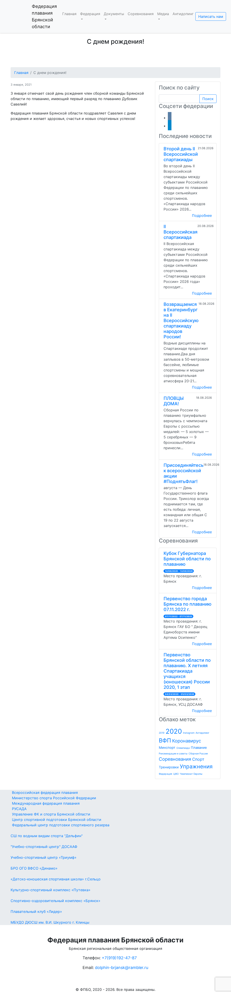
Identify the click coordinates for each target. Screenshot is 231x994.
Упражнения (196, 766)
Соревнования (141, 13)
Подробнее (202, 215)
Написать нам (210, 16)
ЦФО (176, 773)
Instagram (188, 732)
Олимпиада (183, 748)
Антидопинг (183, 13)
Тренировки (169, 767)
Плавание (199, 747)
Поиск (208, 98)
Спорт (198, 759)
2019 (161, 732)
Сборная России (198, 753)
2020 (174, 731)
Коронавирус (186, 741)
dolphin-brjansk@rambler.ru (121, 967)
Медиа (163, 13)
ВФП (165, 740)
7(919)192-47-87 (120, 957)
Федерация (90, 13)
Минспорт (167, 747)
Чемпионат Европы (191, 773)
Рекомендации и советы (173, 753)
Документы (114, 13)
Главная (69, 13)
